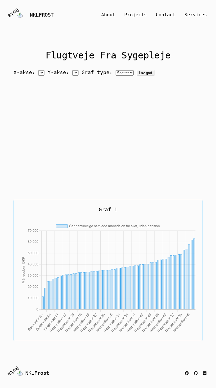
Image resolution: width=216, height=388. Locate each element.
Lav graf (145, 73)
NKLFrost (42, 15)
